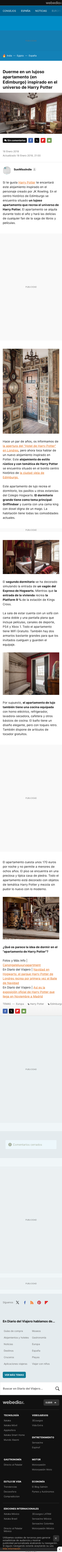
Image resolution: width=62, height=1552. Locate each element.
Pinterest (39, 1302)
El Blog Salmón (40, 1486)
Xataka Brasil (10, 1518)
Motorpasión (39, 1464)
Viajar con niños (41, 1363)
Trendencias (10, 1486)
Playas (35, 1357)
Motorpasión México (43, 1528)
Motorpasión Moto (42, 1469)
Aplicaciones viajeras (15, 1363)
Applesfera (10, 1430)
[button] (24, 169)
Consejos (9, 10)
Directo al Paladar (13, 1464)
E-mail (49, 140)
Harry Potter (26, 182)
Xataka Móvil (10, 1425)
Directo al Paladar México (13, 1529)
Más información (11, 1548)
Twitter (36, 140)
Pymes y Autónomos (43, 1491)
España (25, 10)
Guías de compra (13, 1330)
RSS (32, 1302)
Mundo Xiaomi (11, 1439)
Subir (48, 1402)
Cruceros (9, 1357)
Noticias (41, 10)
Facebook (30, 140)
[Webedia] (54, 3)
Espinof (36, 1447)
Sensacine (37, 1442)
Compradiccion (12, 1496)
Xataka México (11, 1513)
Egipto (20, 55)
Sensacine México (41, 1518)
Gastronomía (39, 1337)
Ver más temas (14, 1374)
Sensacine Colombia (43, 1523)
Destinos (8, 1350)
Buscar (57, 1388)
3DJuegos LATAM (41, 1513)
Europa (56, 10)
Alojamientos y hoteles (16, 1337)
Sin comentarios (16, 140)
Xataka (7, 1420)
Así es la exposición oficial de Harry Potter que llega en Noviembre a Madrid (29, 992)
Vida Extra (37, 1425)
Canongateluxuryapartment (22, 965)
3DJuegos (37, 1420)
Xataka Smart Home (14, 1435)
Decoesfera (10, 1491)
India (9, 55)
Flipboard (43, 140)
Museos (36, 1330)
